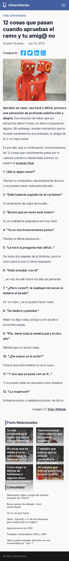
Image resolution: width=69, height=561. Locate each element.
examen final (25, 163)
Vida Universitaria (14, 15)
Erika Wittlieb (57, 409)
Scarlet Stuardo (13, 43)
